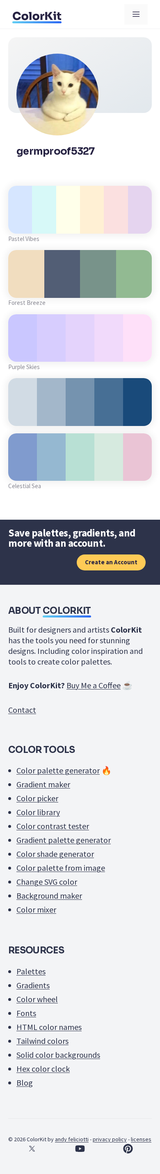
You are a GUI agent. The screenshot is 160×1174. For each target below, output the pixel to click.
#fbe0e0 (116, 224)
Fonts (26, 1013)
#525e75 (62, 289)
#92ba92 (134, 289)
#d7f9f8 (44, 224)
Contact (22, 710)
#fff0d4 (92, 224)
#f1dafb (108, 352)
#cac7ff (23, 352)
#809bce (23, 471)
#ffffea (68, 224)
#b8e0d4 (80, 471)
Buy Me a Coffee (93, 685)
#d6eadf (108, 471)
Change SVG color (46, 882)
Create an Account (111, 562)
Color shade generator (55, 854)
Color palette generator (58, 770)
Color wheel (37, 999)
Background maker (49, 895)
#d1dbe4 (22, 417)
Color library (38, 812)
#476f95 (109, 417)
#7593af (80, 417)
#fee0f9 (137, 352)
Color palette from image (60, 868)
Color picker (37, 798)
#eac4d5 (137, 471)
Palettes (31, 971)
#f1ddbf (26, 289)
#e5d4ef (140, 224)
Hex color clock (43, 1069)
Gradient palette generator (63, 840)
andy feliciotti (72, 1139)
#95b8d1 (51, 471)
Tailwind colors (42, 1041)
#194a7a (137, 417)
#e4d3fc (80, 352)
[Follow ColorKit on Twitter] (32, 1149)
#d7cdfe (51, 352)
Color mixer (36, 909)
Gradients (33, 985)
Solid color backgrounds (58, 1055)
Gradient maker (43, 784)
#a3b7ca (51, 417)
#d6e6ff (20, 224)
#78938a (98, 289)
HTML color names (49, 1027)
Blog (24, 1082)
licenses (141, 1139)
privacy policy (110, 1139)
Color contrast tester (52, 826)
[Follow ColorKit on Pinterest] (127, 1149)
